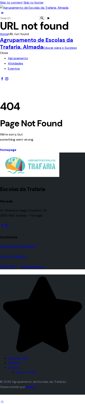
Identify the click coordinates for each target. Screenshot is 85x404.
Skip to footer (34, 2)
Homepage (8, 150)
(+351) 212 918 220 (13, 256)
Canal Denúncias (32, 267)
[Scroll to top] (2, 401)
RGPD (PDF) (8, 267)
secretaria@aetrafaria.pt (18, 246)
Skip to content (11, 2)
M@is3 (31, 387)
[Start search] (42, 18)
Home (4, 34)
